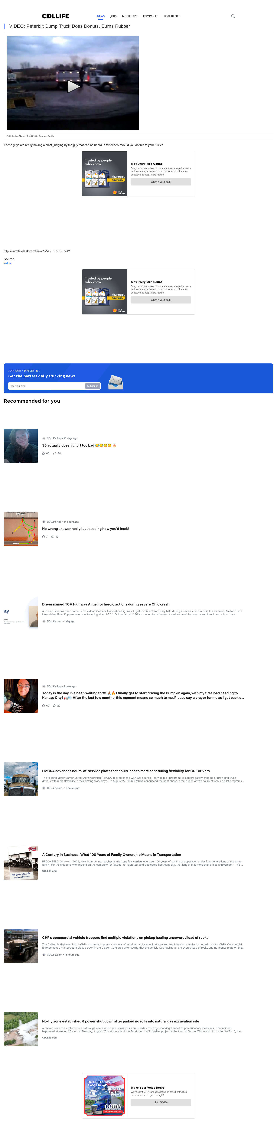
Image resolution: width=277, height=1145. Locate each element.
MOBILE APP (129, 16)
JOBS (113, 16)
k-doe (7, 263)
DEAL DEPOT (172, 16)
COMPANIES (150, 16)
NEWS (101, 16)
